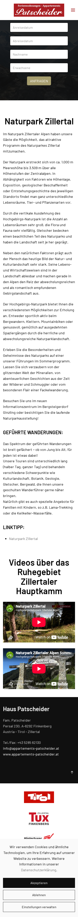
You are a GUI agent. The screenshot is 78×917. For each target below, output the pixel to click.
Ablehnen (39, 895)
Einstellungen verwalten (39, 907)
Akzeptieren (39, 883)
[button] (73, 10)
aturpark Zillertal (24, 538)
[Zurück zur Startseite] (39, 10)
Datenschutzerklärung (38, 870)
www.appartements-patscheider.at (31, 754)
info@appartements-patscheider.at (31, 748)
